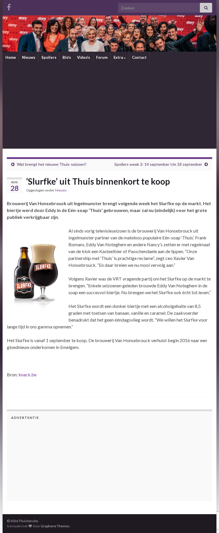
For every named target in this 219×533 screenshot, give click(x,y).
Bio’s (66, 57)
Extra (118, 57)
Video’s (83, 57)
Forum (102, 57)
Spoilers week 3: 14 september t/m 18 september (158, 164)
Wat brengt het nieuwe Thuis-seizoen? (51, 164)
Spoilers (48, 57)
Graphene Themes (55, 526)
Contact (139, 57)
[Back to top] (206, 499)
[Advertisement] (109, 106)
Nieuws (28, 57)
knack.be (27, 374)
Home (10, 57)
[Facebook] (9, 6)
